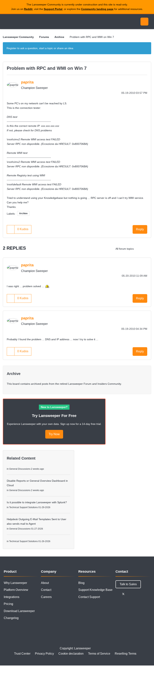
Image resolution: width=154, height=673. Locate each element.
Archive (59, 36)
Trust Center (22, 653)
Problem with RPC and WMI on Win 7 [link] (92, 36)
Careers (46, 597)
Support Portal (53, 9)
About (45, 582)
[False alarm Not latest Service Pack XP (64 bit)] (140, 248)
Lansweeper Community (37, 21)
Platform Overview (16, 589)
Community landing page (97, 9)
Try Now (54, 434)
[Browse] (7, 21)
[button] (10, 229)
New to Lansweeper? (54, 407)
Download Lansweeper (19, 611)
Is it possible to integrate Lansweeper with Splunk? (37, 502)
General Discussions (19, 469)
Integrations (11, 597)
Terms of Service (99, 653)
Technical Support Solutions (23, 507)
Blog (81, 582)
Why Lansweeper (15, 582)
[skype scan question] (147, 248)
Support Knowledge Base (95, 589)
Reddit (28, 9)
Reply (140, 229)
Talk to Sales (128, 584)
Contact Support (89, 597)
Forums (44, 36)
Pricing (8, 603)
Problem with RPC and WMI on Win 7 (47, 68)
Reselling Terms (125, 653)
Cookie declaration (71, 653)
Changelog (11, 618)
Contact (46, 589)
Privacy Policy (44, 653)
